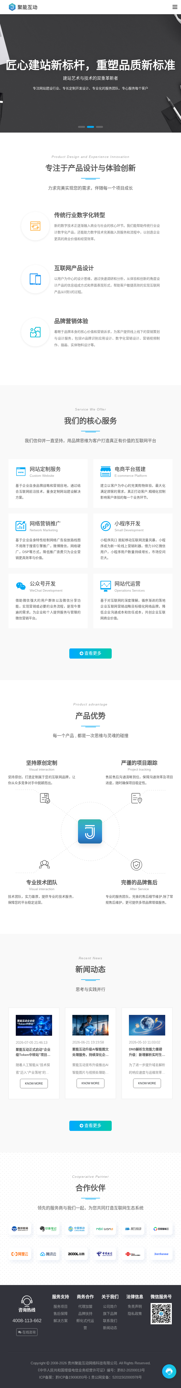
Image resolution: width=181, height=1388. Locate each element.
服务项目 (60, 1306)
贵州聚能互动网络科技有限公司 (92, 1363)
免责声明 (135, 1306)
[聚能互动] (23, 7)
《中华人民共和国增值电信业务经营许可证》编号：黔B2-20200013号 (90, 1370)
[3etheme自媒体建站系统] (161, 1254)
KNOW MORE (107, 250)
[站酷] (76, 1254)
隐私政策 (135, 1314)
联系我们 (110, 1321)
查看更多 (92, 653)
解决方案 (60, 1321)
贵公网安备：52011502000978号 (116, 1377)
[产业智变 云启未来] (48, 1254)
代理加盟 (85, 1306)
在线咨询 (28, 1332)
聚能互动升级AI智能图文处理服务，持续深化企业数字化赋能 (90, 1052)
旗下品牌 (110, 1314)
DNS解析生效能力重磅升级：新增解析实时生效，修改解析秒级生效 (145, 1052)
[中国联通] (133, 1254)
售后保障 (60, 1314)
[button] (81, 127)
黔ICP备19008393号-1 (73, 1377)
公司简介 (110, 1306)
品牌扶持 (85, 1314)
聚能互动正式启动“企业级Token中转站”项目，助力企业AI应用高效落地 (34, 1053)
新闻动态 (110, 1328)
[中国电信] (104, 1254)
